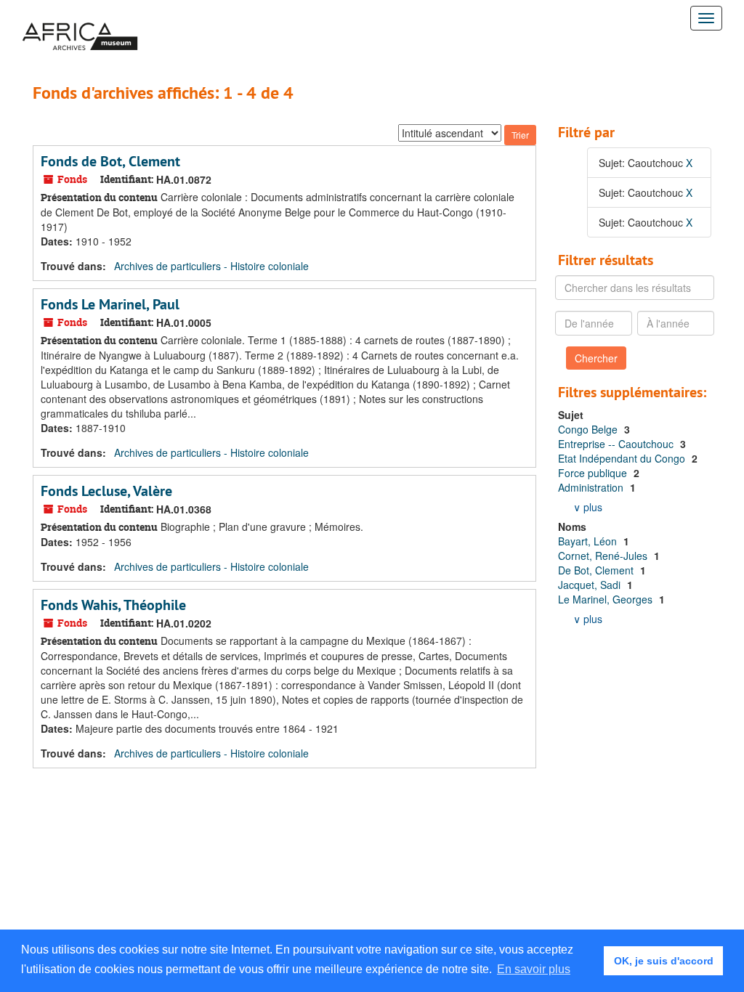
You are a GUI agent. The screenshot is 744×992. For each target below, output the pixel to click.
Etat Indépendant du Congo (623, 458)
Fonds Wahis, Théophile (113, 604)
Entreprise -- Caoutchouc (617, 443)
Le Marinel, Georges (606, 599)
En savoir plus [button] (533, 969)
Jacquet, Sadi (590, 584)
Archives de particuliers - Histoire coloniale (211, 266)
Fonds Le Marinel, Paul (110, 304)
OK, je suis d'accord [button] (663, 961)
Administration (592, 487)
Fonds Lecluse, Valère (106, 490)
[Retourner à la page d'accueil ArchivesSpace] (80, 18)
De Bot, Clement (597, 570)
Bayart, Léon (589, 541)
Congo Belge (589, 429)
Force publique (594, 472)
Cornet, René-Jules (604, 555)
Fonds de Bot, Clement (110, 161)
